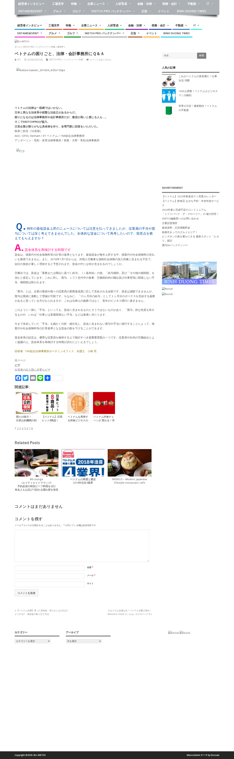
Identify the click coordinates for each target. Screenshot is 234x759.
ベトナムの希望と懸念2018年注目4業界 (83, 481)
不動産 (191, 4)
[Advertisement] (190, 148)
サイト (90, 583)
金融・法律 (144, 4)
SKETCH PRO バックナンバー (111, 11)
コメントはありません (101, 59)
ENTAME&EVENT (30, 11)
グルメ (57, 11)
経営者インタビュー (31, 4)
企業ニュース (96, 4)
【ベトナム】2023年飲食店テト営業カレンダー (189, 196)
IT (207, 4)
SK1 (19, 59)
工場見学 (58, 4)
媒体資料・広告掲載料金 (176, 227)
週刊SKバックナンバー (175, 245)
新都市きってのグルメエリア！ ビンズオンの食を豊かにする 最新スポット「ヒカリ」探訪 (190, 236)
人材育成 (121, 4)
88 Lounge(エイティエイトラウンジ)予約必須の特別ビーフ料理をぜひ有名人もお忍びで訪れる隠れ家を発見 (36, 484)
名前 (90, 567)
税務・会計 (169, 4)
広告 (144, 11)
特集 (74, 4)
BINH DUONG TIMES (191, 11)
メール (91, 575)
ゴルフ (76, 11)
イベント (163, 11)
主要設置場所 (169, 223)
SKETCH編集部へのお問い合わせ (180, 218)
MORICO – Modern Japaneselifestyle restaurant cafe (129, 481)
